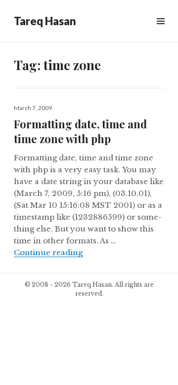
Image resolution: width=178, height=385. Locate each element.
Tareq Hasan (45, 21)
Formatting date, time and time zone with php (80, 131)
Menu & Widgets (160, 32)
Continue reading (48, 252)
